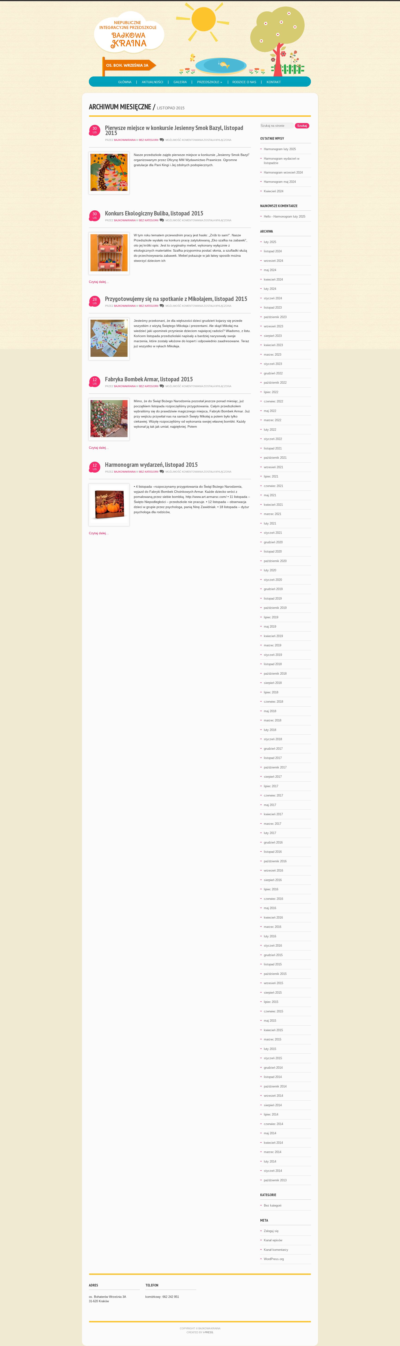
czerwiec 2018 (273, 701)
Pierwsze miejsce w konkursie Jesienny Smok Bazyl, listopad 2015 (174, 130)
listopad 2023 (273, 307)
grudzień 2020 (273, 542)
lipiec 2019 (271, 617)
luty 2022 (270, 429)
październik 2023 (275, 317)
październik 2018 (275, 673)
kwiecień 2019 (273, 636)
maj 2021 (270, 495)
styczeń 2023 (273, 364)
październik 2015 (275, 974)
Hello (267, 216)
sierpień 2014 (273, 1105)
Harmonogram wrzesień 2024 (283, 172)
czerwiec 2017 (273, 795)
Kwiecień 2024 (273, 191)
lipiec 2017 (271, 786)
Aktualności (152, 82)
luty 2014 (270, 1161)
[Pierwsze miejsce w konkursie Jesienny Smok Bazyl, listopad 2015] (109, 190)
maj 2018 (270, 711)
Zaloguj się (271, 1231)
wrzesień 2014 (273, 1095)
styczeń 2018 (273, 739)
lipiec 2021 (271, 476)
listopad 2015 (273, 964)
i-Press (208, 1332)
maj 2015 (270, 1020)
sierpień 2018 (273, 683)
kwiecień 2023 (273, 345)
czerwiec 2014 (273, 1124)
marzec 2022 (272, 420)
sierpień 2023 (273, 336)
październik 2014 (275, 1086)
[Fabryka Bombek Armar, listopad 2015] (109, 436)
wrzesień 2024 (273, 260)
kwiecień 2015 (273, 1030)
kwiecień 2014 (273, 1142)
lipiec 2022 (271, 392)
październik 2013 (275, 1180)
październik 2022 (275, 382)
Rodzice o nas (244, 82)
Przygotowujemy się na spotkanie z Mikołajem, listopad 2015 (176, 298)
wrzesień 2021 (273, 467)
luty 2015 (270, 1049)
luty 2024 (270, 289)
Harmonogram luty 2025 (280, 149)
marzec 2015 (272, 1039)
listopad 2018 (273, 664)
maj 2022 (270, 411)
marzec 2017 (272, 823)
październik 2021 (275, 457)
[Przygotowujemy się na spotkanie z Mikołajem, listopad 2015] (109, 355)
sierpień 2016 (273, 880)
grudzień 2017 (273, 748)
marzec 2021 (272, 514)
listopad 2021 (273, 448)
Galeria (180, 82)
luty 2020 (270, 570)
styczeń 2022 (273, 439)
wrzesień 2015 (273, 983)
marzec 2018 (272, 720)
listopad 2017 (273, 758)
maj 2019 (270, 626)
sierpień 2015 (273, 992)
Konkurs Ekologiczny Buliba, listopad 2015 (154, 213)
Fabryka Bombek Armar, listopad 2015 (149, 379)
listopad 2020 (273, 551)
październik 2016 (275, 861)
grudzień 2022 (273, 373)
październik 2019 (275, 608)
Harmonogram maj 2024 (280, 181)
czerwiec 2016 (273, 898)
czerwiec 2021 (273, 486)
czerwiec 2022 (273, 401)
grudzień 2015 (273, 955)
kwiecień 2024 (273, 279)
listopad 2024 (273, 251)
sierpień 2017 (273, 776)
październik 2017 (275, 767)
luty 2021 (270, 523)
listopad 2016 (273, 851)
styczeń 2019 (273, 655)
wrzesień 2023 (273, 326)
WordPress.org (274, 1259)
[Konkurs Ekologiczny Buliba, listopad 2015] (109, 270)
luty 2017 (270, 833)
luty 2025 (270, 242)
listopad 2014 (273, 1077)
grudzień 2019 (273, 589)
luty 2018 (270, 730)
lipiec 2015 (271, 1002)
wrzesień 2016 (273, 870)
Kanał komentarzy (276, 1249)
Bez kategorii (148, 140)
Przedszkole (209, 82)
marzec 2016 (272, 927)
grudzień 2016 (273, 842)
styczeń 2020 (273, 579)
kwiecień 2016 (273, 917)
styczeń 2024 (273, 298)
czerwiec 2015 (273, 1011)
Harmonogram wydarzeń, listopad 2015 (151, 464)
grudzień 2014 (273, 1067)
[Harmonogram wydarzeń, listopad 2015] (109, 521)
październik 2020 (275, 561)
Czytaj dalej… (99, 282)
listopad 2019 (273, 598)
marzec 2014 (272, 1152)
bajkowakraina (124, 140)
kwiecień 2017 (273, 814)
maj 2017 (270, 805)
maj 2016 (270, 908)
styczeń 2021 (273, 532)
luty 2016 (270, 936)
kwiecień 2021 (273, 504)
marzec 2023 (272, 354)
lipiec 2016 (271, 889)
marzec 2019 (272, 645)
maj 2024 (270, 270)
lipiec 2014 (271, 1114)
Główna (124, 82)
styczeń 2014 (273, 1170)
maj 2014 (270, 1133)
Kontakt (274, 82)
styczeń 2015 (273, 1058)
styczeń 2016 (273, 945)
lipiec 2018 (271, 692)
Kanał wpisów (273, 1240)
